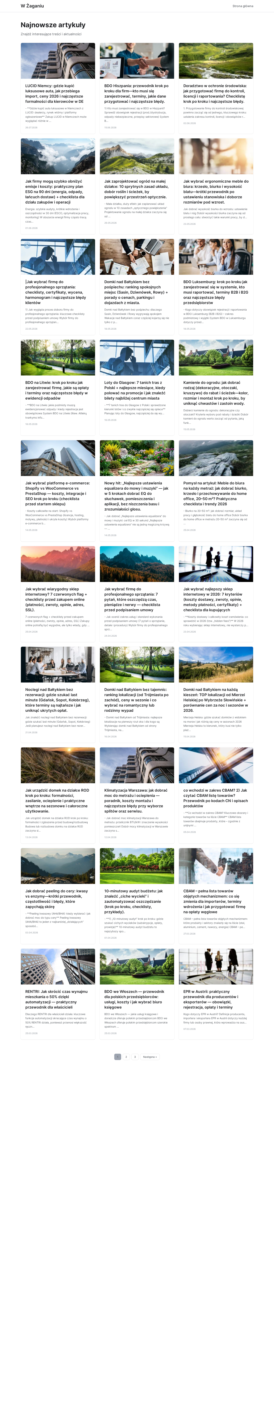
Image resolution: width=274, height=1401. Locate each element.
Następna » (150, 1056)
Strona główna (243, 6)
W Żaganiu (32, 6)
